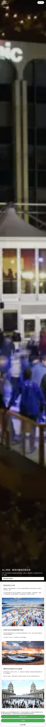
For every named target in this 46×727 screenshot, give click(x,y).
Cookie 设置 (22, 724)
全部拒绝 (23, 720)
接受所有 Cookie (23, 716)
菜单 (42, 2)
